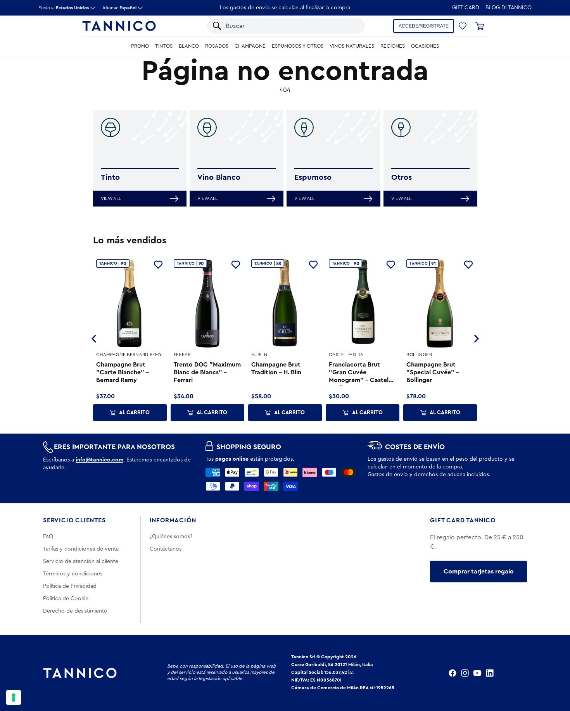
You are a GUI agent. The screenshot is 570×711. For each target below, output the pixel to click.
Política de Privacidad (70, 586)
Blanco (189, 46)
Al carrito (134, 412)
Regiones (392, 46)
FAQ (48, 536)
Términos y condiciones (72, 574)
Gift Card (465, 7)
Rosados (216, 46)
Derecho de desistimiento (75, 611)
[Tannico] (119, 26)
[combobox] (278, 26)
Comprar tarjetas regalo (479, 571)
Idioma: (119, 7)
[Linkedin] (489, 673)
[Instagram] (465, 673)
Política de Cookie (65, 598)
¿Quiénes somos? (171, 536)
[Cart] (479, 25)
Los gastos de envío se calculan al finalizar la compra (285, 7)
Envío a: (63, 7)
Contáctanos (165, 549)
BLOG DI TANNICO (508, 7)
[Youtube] (477, 673)
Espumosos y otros (297, 46)
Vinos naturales (352, 46)
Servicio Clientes (74, 520)
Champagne (250, 46)
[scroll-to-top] (554, 673)
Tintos (164, 46)
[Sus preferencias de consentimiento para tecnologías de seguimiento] (13, 697)
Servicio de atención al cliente (80, 561)
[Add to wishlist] (158, 264)
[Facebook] (452, 673)
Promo (140, 46)
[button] (349, 26)
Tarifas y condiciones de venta (81, 549)
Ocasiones (425, 46)
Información (173, 520)
